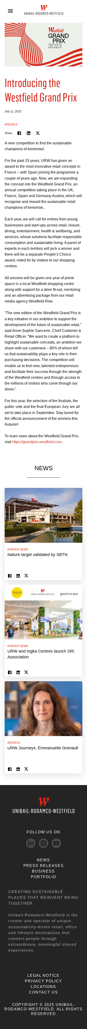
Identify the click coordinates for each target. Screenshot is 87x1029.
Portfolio (43, 877)
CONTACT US (43, 992)
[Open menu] (10, 11)
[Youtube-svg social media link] (56, 843)
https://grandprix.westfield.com (37, 442)
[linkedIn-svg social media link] (31, 843)
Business (43, 871)
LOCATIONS (43, 987)
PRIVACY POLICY (43, 981)
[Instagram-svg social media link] (43, 843)
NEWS (43, 860)
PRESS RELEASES (43, 866)
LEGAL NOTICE (43, 975)
